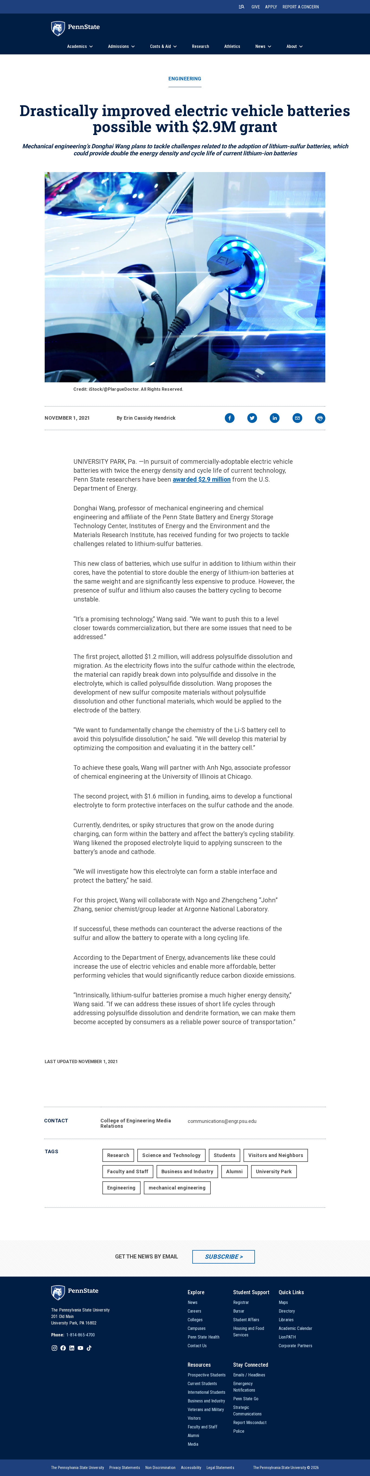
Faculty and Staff (127, 1171)
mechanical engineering (177, 1188)
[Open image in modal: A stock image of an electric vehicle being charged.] (185, 277)
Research (118, 1155)
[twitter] (252, 418)
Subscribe (221, 1256)
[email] (297, 418)
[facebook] (230, 418)
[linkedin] (275, 418)
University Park (274, 1171)
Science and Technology (171, 1155)
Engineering (185, 78)
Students (224, 1155)
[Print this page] (320, 418)
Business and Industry (187, 1171)
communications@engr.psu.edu (222, 1121)
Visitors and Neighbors (275, 1155)
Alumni (234, 1171)
